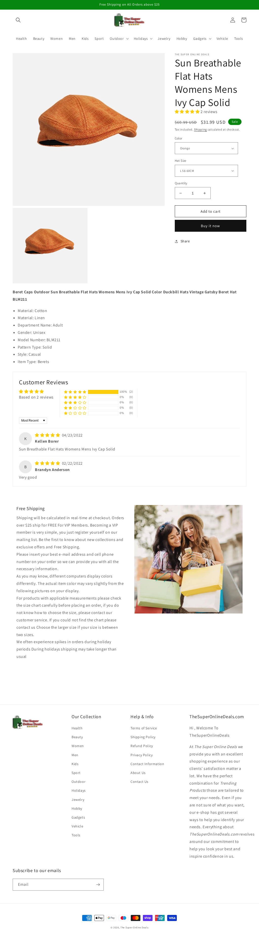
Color (178, 138)
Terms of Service (144, 728)
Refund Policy (142, 746)
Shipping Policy (143, 737)
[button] (18, 20)
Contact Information (147, 764)
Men (75, 755)
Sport (76, 772)
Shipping (200, 129)
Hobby (77, 808)
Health (77, 728)
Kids (75, 764)
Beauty (77, 737)
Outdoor (78, 781)
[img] (48, 435)
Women (78, 746)
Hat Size (180, 160)
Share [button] (185, 241)
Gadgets (78, 817)
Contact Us (139, 781)
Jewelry (78, 799)
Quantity (181, 183)
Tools (76, 835)
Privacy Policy (142, 755)
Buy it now (210, 225)
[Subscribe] (97, 885)
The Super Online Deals (134, 927)
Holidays (79, 790)
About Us (138, 772)
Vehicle (77, 826)
